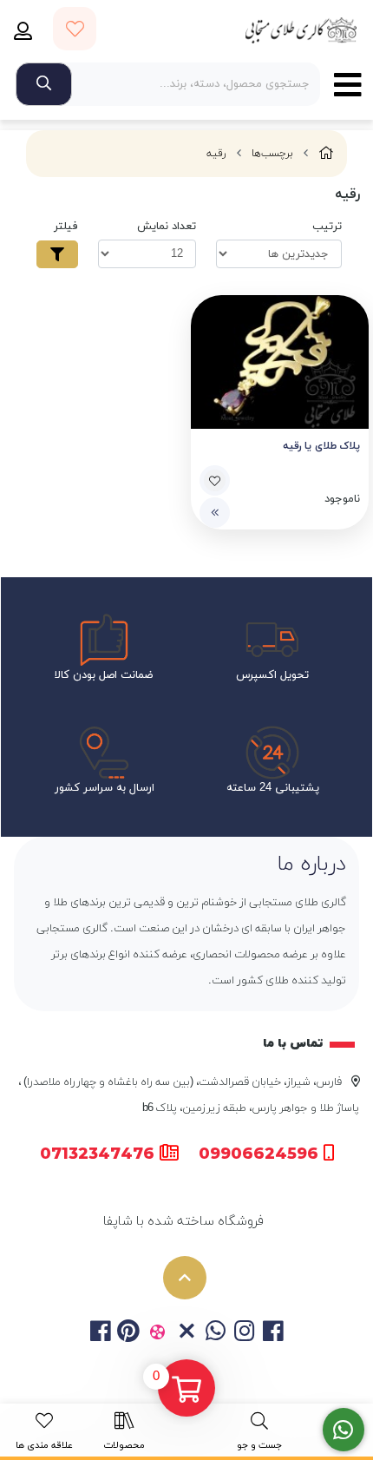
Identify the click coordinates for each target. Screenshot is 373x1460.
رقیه (216, 154)
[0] (186, 1390)
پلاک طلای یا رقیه (321, 446)
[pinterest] (129, 1333)
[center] (44, 84)
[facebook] (99, 1333)
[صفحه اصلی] (326, 154)
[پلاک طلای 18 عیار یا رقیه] (280, 362)
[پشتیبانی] (344, 1430)
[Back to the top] (184, 1277)
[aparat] (157, 1333)
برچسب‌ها (272, 154)
